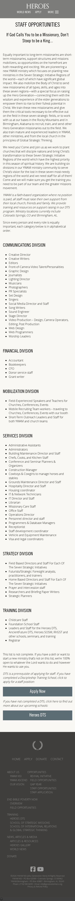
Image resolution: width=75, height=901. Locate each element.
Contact (57, 759)
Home (16, 759)
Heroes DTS (37, 715)
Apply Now (37, 691)
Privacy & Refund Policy (37, 886)
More (51, 12)
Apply (28, 759)
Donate (41, 759)
